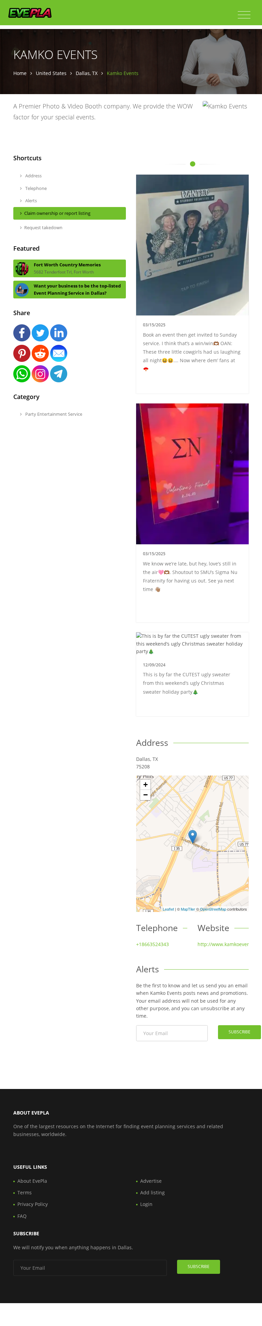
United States (51, 73)
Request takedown (43, 227)
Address (33, 176)
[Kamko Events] (192, 837)
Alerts (30, 200)
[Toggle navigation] (244, 15)
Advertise (151, 1181)
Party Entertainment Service (53, 414)
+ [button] (145, 784)
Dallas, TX (87, 73)
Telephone (35, 188)
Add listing (152, 1192)
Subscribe (239, 1032)
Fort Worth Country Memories (67, 265)
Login (146, 1204)
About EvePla (32, 1181)
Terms (24, 1192)
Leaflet (168, 909)
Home (20, 73)
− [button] (145, 795)
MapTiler (188, 909)
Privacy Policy (32, 1204)
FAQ (22, 1216)
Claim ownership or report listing (57, 213)
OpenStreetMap (213, 909)
